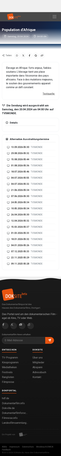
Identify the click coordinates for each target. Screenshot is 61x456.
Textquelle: (49, 93)
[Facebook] (29, 55)
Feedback (6, 450)
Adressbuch (39, 372)
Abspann (37, 367)
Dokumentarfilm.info (13, 403)
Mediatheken (9, 367)
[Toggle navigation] (54, 16)
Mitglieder (38, 362)
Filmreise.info (10, 418)
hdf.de (5, 398)
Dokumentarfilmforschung (15, 413)
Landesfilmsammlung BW (15, 422)
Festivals (7, 372)
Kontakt (37, 377)
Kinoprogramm (10, 362)
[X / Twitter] (23, 55)
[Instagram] (30, 326)
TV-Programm (10, 357)
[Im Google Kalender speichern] (35, 55)
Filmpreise (8, 381)
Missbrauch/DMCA (44, 447)
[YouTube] (22, 326)
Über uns (38, 357)
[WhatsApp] (17, 55)
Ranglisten (8, 377)
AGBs (4, 447)
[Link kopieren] (42, 55)
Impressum (14, 447)
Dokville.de (8, 408)
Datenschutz (28, 447)
